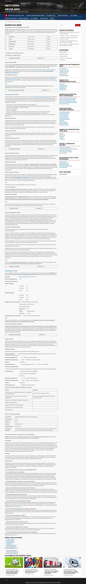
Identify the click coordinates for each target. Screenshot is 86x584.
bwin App (61, 133)
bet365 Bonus (9, 543)
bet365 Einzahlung (10, 542)
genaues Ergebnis (13, 72)
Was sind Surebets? (63, 116)
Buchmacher (39, 31)
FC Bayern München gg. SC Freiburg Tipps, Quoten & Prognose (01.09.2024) (12, 572)
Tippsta (14, 575)
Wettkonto (16, 351)
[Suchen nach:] (67, 25)
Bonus (10, 39)
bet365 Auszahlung (10, 541)
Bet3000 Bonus (62, 88)
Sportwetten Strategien (11, 18)
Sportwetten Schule (63, 15)
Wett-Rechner (34, 18)
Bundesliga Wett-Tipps (64, 163)
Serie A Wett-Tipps (63, 167)
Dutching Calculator (63, 174)
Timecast (25, 177)
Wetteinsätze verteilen (64, 124)
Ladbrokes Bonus (63, 89)
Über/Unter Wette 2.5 (63, 123)
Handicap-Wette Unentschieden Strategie (67, 98)
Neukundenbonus (9, 270)
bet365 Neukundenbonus (11, 545)
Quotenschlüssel (17, 508)
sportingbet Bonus (63, 86)
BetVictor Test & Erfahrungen (12, 553)
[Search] (80, 17)
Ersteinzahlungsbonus (27, 274)
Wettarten (40, 71)
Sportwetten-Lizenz (9, 94)
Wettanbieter (7, 87)
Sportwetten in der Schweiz (65, 147)
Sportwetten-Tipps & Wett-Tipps (16, 15)
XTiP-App (61, 137)
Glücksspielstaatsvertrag (64, 119)
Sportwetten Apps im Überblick (65, 151)
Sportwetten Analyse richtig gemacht (35, 15)
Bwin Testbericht (62, 68)
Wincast (19, 177)
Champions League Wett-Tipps (65, 165)
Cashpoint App (62, 134)
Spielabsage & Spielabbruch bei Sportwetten (68, 148)
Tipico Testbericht (63, 74)
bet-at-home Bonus (63, 85)
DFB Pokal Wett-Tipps (64, 164)
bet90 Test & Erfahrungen (11, 550)
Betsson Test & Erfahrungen (12, 551)
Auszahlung (24, 104)
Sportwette (35, 397)
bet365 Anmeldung (10, 539)
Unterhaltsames (62, 60)
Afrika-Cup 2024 (44, 18)
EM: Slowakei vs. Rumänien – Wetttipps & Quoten (68, 35)
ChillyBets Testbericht (63, 75)
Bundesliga (52, 77)
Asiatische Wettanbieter (64, 113)
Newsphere (52, 582)
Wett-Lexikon (73, 15)
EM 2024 (52, 18)
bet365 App (61, 136)
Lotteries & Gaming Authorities (41, 96)
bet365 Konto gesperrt (11, 546)
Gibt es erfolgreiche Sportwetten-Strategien (68, 102)
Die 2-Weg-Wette (63, 153)
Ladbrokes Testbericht (64, 71)
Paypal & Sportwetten (63, 115)
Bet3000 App (62, 139)
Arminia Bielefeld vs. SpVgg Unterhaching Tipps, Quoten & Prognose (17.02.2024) (71, 572)
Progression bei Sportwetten (65, 150)
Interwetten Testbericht (64, 69)
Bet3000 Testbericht (63, 72)
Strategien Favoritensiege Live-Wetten (67, 99)
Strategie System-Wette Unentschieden (67, 100)
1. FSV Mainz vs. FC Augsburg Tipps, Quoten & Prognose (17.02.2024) (51, 572)
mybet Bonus (62, 84)
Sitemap (7, 579)
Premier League (16, 78)
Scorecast (14, 177)
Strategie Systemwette (64, 103)
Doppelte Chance (49, 71)
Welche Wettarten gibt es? (64, 112)
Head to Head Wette (63, 122)
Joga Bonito (61, 120)
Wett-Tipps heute (63, 161)
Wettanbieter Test (50, 15)
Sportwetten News (63, 52)
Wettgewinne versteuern (64, 117)
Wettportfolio (11, 492)
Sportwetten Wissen (23, 18)
